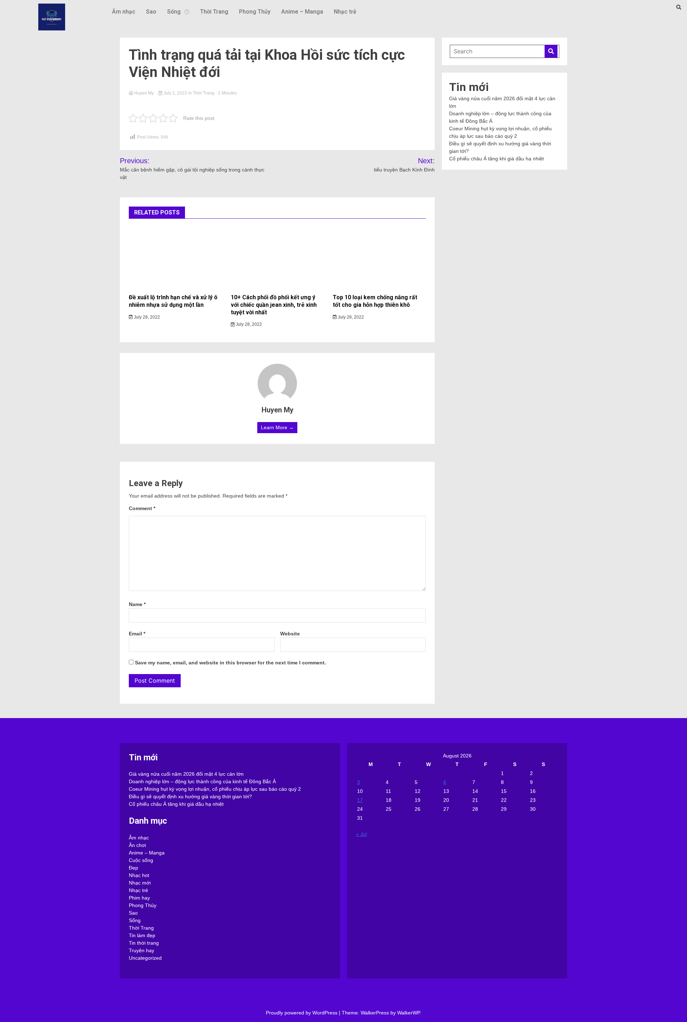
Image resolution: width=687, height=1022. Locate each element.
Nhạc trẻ (345, 11)
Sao (151, 11)
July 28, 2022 (146, 317)
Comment (142, 508)
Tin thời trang (144, 943)
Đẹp (133, 868)
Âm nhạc (123, 11)
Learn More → (277, 427)
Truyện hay (141, 950)
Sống (174, 11)
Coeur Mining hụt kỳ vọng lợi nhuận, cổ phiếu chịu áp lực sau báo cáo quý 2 (215, 789)
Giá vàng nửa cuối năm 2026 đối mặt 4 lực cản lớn (186, 774)
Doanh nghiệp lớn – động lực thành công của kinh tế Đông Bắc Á (202, 781)
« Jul (361, 834)
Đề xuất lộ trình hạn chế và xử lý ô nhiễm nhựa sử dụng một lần (173, 301)
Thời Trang (214, 11)
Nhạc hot (139, 875)
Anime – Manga (302, 11)
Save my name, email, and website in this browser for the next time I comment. (230, 662)
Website (290, 633)
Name (137, 604)
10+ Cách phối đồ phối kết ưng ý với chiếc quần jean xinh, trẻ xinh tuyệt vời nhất (274, 305)
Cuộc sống (141, 860)
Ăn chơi (137, 845)
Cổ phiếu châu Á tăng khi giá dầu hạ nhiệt (496, 158)
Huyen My (144, 93)
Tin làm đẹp (142, 935)
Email (137, 633)
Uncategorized (145, 958)
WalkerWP (408, 1013)
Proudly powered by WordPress (302, 1013)
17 (360, 800)
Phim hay (139, 898)
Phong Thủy (255, 11)
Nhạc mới (140, 883)
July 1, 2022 (175, 93)
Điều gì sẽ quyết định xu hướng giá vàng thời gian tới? (190, 796)
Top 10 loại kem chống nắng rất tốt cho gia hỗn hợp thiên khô (375, 301)
